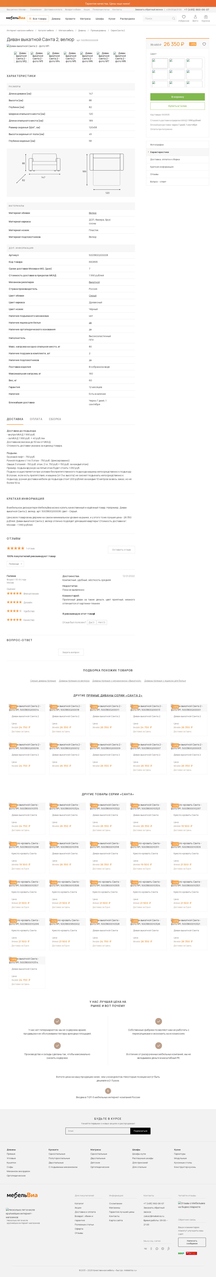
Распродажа (127, 18)
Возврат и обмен (73, 9)
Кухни (112, 18)
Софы (10, 1166)
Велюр (93, 212)
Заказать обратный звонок (149, 9)
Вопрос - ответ (158, 181)
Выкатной (94, 282)
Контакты (117, 9)
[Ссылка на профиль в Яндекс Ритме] (168, 1249)
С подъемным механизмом (63, 1166)
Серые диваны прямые (43, 680)
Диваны (56, 18)
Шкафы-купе (139, 1153)
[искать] (174, 18)
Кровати (70, 18)
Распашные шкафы (142, 1158)
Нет (101, 622)
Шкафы (100, 18)
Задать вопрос (70, 652)
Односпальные (57, 1153)
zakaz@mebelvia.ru (154, 1216)
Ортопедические (16, 1175)
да (90, 322)
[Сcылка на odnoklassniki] (151, 1249)
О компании (36, 9)
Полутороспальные (59, 1158)
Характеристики (159, 152)
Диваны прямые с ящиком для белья (165, 680)
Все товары (39, 18)
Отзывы (154, 174)
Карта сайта (116, 1220)
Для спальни (139, 1166)
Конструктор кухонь (185, 1166)
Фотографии (157, 144)
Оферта (79, 1228)
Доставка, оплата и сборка (165, 159)
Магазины (114, 1207)
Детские (95, 1162)
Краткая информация (161, 166)
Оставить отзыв (121, 549)
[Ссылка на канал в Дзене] (163, 1249)
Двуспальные (56, 1162)
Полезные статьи (101, 9)
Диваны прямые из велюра (74, 680)
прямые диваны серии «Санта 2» (114, 695)
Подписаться (140, 1131)
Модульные (180, 1158)
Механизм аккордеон (18, 1171)
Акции (87, 9)
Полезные (14, 563)
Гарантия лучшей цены (121, 1211)
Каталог (79, 1203)
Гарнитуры (179, 1153)
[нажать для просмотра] (21, 57)
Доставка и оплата (53, 9)
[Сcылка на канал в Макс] (157, 1249)
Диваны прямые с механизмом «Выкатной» (116, 680)
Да (92, 622)
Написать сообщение (191, 1242)
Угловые (11, 1158)
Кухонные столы (183, 1162)
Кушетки (11, 1162)
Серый (93, 295)
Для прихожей (140, 1162)
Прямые (11, 1153)
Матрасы (85, 18)
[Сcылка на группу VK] (145, 1249)
